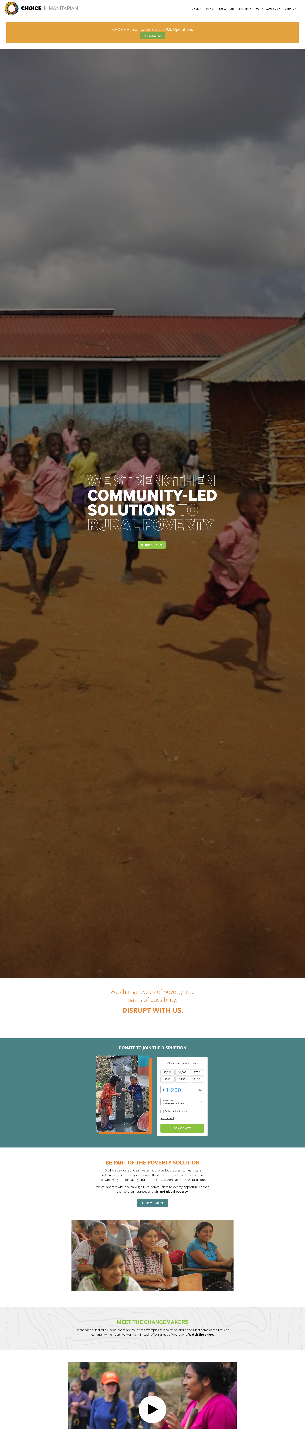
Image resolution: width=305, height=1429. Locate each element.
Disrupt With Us (249, 8)
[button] (261, 8)
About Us (272, 8)
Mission (196, 8)
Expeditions (226, 8)
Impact (210, 8)
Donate (289, 8)
